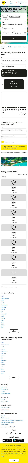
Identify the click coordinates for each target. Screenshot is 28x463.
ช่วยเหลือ (3, 415)
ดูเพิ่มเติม (14, 331)
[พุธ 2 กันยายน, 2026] (23, 107)
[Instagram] (11, 433)
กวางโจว (3, 303)
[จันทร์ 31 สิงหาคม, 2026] (18, 107)
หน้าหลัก (3, 47)
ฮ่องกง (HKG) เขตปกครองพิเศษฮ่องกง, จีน (12, 24)
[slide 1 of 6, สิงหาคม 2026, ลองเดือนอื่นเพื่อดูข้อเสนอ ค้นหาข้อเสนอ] (14, 84)
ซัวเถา (2, 327)
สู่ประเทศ (7, 445)
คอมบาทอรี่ (3, 314)
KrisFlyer (3, 399)
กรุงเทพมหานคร (5, 298)
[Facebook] (7, 433)
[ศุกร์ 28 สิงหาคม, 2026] (12, 107)
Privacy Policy (4, 453)
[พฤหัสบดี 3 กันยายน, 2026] (25, 107)
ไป (2, 63)
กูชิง (2, 311)
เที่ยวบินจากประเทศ (17, 447)
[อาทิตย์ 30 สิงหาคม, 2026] (16, 107)
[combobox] (13, 60)
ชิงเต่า (2, 322)
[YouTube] (20, 433)
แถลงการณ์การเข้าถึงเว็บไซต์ (8, 427)
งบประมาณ (3, 139)
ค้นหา (14, 38)
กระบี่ (2, 296)
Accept (14, 460)
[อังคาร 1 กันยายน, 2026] (21, 107)
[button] (15, 16)
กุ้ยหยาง (3, 309)
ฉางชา (2, 320)
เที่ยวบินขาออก (5, 32)
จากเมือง (24, 447)
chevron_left (2, 84)
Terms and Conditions (15, 453)
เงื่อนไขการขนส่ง (5, 418)
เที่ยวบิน (9, 47)
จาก (3, 22)
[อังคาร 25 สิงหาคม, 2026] (5, 107)
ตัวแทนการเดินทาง (5, 407)
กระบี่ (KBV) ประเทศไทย (8, 29)
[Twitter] (15, 433)
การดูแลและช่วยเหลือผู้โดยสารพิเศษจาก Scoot (12, 420)
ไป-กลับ (4, 16)
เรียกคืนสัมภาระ (5, 424)
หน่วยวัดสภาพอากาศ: (22, 174)
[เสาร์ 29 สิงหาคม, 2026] (14, 107)
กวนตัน (2, 300)
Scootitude (4, 387)
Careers (3, 391)
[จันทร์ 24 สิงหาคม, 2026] (3, 107)
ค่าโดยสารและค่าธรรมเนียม (7, 422)
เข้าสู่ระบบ (11, 2)
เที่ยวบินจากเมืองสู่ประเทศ (7, 447)
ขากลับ (16, 32)
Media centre (4, 389)
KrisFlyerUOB (4, 401)
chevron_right (26, 84)
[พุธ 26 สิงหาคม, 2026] (8, 107)
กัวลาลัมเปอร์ (4, 305)
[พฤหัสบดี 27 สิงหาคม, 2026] (10, 107)
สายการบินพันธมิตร (5, 393)
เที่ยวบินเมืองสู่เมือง (17, 445)
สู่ (2, 27)
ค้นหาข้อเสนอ (14, 86)
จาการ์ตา (3, 318)
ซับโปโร (3, 325)
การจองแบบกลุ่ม (5, 410)
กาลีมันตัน (3, 307)
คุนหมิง (2, 316)
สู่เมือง (11, 445)
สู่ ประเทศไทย (17, 47)
